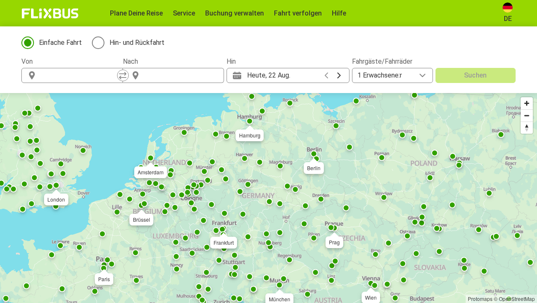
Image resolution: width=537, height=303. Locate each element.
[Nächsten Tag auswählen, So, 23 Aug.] (339, 75)
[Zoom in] (527, 103)
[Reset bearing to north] (527, 128)
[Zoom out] (527, 115)
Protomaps (480, 298)
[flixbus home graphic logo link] (50, 13)
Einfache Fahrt (60, 43)
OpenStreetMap (517, 298)
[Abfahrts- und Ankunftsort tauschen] (123, 75)
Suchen (475, 75)
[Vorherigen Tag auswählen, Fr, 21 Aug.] (326, 75)
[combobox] (79, 75)
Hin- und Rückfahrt (136, 43)
